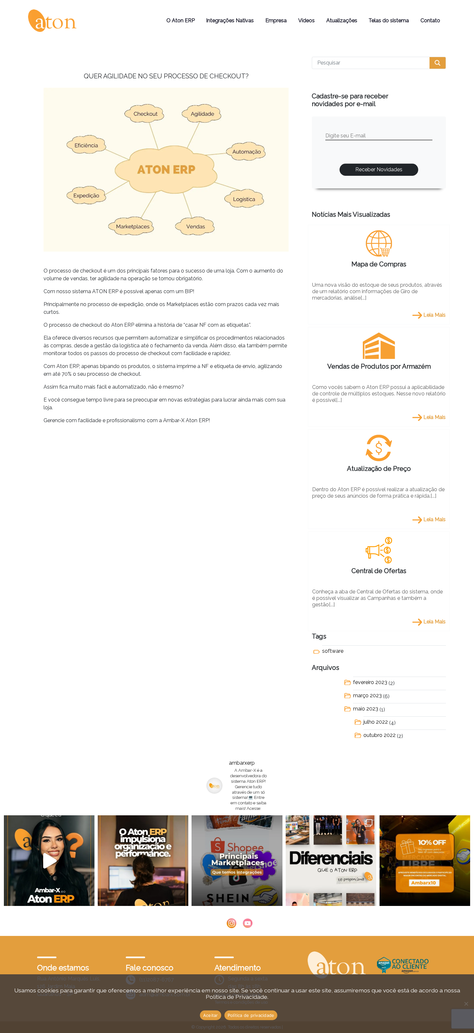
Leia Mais (434, 315)
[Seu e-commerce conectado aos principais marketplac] (237, 860)
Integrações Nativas (230, 20)
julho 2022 (375, 722)
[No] (466, 1003)
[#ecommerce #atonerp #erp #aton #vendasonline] (49, 860)
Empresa (276, 20)
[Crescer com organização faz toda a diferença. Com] (143, 860)
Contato (430, 20)
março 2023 (367, 695)
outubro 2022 (379, 735)
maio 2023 (365, 709)
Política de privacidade (251, 1015)
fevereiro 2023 (370, 682)
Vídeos (306, 20)
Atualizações (341, 20)
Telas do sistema (389, 20)
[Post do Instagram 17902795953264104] (331, 860)
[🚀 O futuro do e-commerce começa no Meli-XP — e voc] (425, 860)
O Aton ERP (180, 20)
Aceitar (210, 1015)
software (332, 651)
